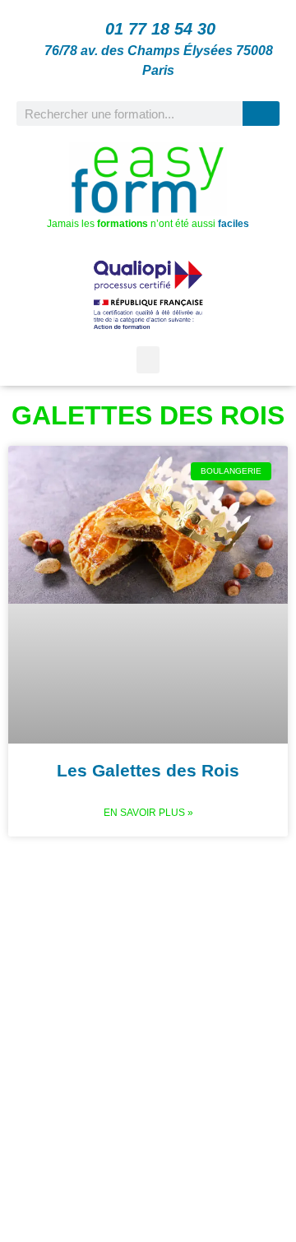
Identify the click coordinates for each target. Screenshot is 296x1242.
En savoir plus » (148, 812)
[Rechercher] (261, 113)
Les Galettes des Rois (148, 770)
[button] (148, 359)
